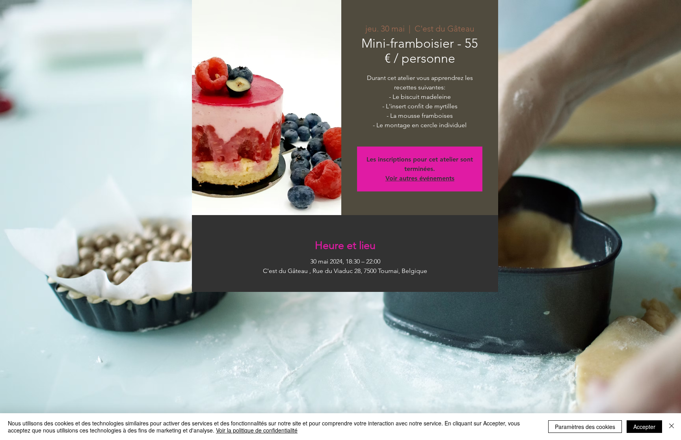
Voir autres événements (419, 178)
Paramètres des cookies (585, 427)
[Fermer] (671, 427)
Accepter (644, 427)
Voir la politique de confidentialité (257, 430)
